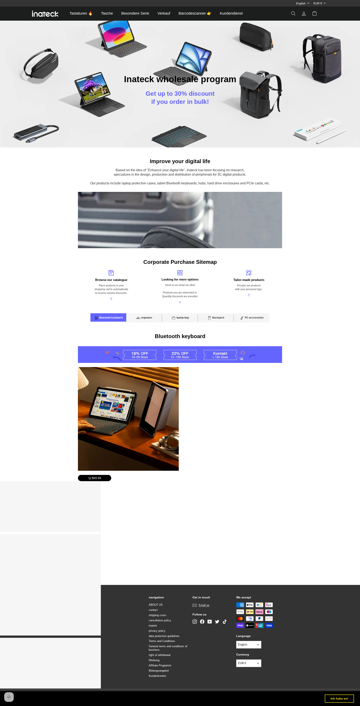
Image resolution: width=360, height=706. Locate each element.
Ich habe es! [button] (339, 698)
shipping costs (157, 615)
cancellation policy (160, 620)
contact (153, 610)
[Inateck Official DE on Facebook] (202, 621)
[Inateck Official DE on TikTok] (224, 621)
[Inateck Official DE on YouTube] (210, 621)
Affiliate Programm (160, 665)
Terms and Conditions (162, 641)
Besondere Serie (135, 13)
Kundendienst (231, 13)
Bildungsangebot (159, 670)
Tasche (107, 13)
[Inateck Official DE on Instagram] (194, 621)
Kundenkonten (157, 675)
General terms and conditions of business (168, 648)
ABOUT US (156, 604)
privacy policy (157, 630)
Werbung (154, 660)
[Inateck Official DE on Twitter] (217, 621)
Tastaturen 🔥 (81, 13)
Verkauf (164, 13)
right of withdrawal (159, 655)
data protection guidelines (164, 636)
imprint (153, 625)
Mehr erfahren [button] (173, 698)
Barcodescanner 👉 (195, 13)
